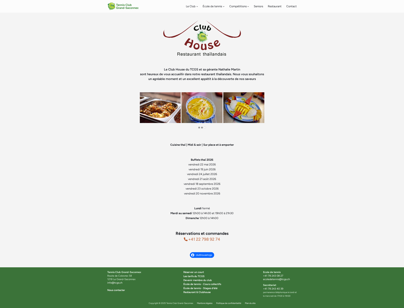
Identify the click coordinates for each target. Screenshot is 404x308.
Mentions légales (204, 303)
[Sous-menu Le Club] (197, 6)
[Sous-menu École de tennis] (224, 6)
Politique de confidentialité (228, 303)
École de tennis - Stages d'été (200, 288)
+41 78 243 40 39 (273, 288)
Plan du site (250, 303)
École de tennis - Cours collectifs (202, 284)
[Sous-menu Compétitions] (248, 6)
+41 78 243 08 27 (273, 275)
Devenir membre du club (197, 280)
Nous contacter (116, 290)
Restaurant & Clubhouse (197, 292)
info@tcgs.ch (114, 282)
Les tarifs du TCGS (194, 276)
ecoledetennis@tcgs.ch (276, 279)
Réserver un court (193, 272)
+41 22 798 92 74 (204, 239)
